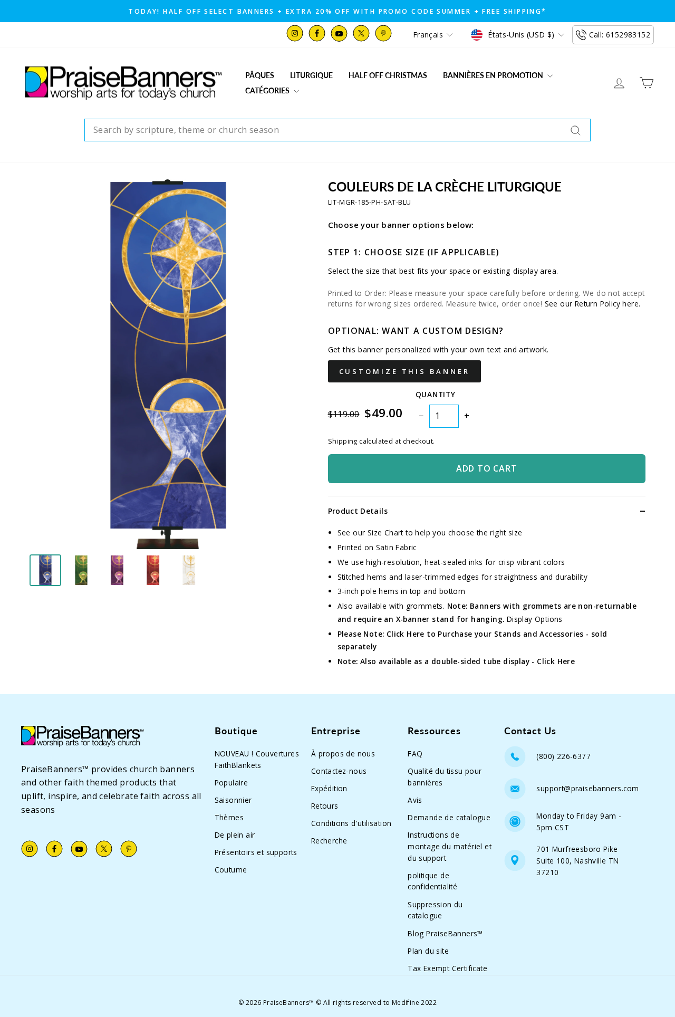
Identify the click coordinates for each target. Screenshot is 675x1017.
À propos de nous (343, 754)
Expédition (329, 788)
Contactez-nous (339, 771)
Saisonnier (233, 800)
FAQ (415, 754)
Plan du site (428, 951)
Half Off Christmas (388, 75)
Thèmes (229, 817)
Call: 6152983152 (619, 35)
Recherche (329, 841)
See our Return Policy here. (593, 304)
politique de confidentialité (432, 881)
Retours (325, 806)
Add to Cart (486, 468)
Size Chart (385, 532)
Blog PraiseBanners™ (445, 933)
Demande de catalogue (449, 817)
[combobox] (337, 130)
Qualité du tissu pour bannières (444, 777)
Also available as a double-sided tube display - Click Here (467, 661)
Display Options (535, 619)
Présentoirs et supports (256, 852)
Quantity (435, 394)
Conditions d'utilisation (351, 823)
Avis (415, 800)
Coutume (231, 870)
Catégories (268, 90)
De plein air (235, 835)
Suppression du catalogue (435, 910)
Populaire (231, 783)
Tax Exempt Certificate (447, 968)
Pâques (259, 75)
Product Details (358, 511)
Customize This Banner (404, 371)
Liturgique (311, 75)
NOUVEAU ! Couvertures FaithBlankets (257, 759)
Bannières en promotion (494, 75)
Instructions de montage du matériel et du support (449, 846)
